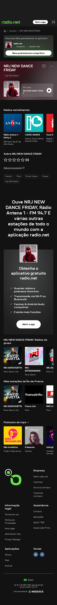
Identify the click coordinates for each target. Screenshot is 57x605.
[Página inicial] (5, 31)
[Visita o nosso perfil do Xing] (42, 554)
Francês (8, 176)
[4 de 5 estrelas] (18, 160)
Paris (19, 176)
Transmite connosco (38, 494)
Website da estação (13, 168)
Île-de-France (32, 176)
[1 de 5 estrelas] (5, 160)
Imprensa (37, 482)
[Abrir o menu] (53, 22)
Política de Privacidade (10, 521)
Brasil (30, 580)
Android (8, 566)
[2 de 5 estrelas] (10, 160)
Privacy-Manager (13, 539)
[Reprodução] (49, 90)
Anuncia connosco (41, 488)
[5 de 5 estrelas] (23, 160)
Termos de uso (12, 515)
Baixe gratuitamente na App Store (28, 53)
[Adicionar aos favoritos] (43, 66)
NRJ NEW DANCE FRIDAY (33, 92)
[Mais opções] (51, 66)
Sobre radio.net (40, 477)
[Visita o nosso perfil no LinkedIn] (36, 554)
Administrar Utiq (13, 534)
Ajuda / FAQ (38, 522)
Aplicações (38, 517)
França (45, 176)
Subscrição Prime (41, 528)
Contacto (37, 511)
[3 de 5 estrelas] (14, 160)
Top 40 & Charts (11, 76)
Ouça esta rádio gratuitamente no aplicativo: (26, 38)
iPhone (8, 555)
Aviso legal (10, 529)
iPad (7, 560)
